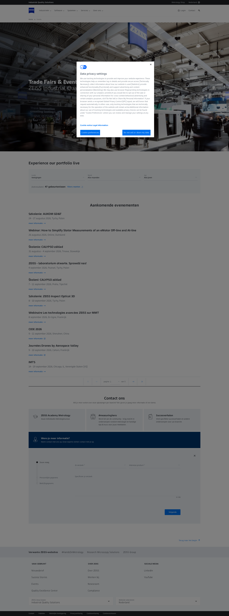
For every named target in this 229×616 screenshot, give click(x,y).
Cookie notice (86, 125)
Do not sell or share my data (136, 132)
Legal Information (100, 125)
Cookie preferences (90, 132)
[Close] (150, 64)
